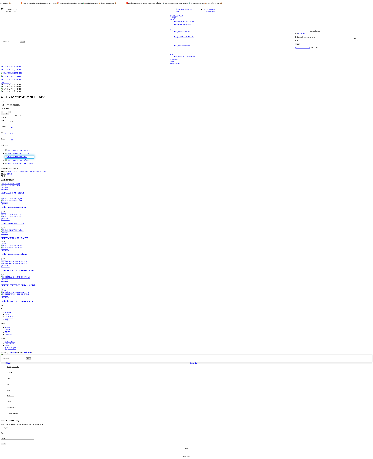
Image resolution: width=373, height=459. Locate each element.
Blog (6, 319)
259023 (9, 174)
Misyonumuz (9, 318)
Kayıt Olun (301, 33)
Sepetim (7, 329)
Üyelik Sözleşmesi (10, 347)
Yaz (12, 140)
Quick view (4, 187)
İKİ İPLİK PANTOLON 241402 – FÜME (17, 271)
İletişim (7, 314)
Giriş (297, 44)
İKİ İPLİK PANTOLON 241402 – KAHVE (18, 285)
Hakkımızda (8, 313)
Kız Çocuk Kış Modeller (181, 31)
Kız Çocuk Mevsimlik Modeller (184, 37)
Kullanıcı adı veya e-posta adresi (305, 37)
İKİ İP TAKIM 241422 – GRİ (12, 224)
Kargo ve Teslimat (10, 349)
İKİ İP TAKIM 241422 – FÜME (14, 207)
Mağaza (7, 331)
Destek (7, 332)
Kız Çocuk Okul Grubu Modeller (184, 56)
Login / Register (13, 413)
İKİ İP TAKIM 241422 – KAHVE (14, 238)
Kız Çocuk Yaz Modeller (182, 45)
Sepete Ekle (5, 114)
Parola (297, 40)
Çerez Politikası (9, 343)
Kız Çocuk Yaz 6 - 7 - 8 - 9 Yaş (22, 171)
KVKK (7, 345)
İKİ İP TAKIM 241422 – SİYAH (14, 254)
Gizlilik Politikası (10, 342)
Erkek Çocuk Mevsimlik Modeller (184, 21)
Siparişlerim (8, 334)
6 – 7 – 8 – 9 (9, 133)
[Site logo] (186, 11)
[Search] (16, 36)
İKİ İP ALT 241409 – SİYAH (12, 193)
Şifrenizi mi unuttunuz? (302, 48)
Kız (12, 127)
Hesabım (7, 327)
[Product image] (10, 185)
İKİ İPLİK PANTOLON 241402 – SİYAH (17, 301)
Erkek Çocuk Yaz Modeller (182, 25)
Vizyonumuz (9, 316)
